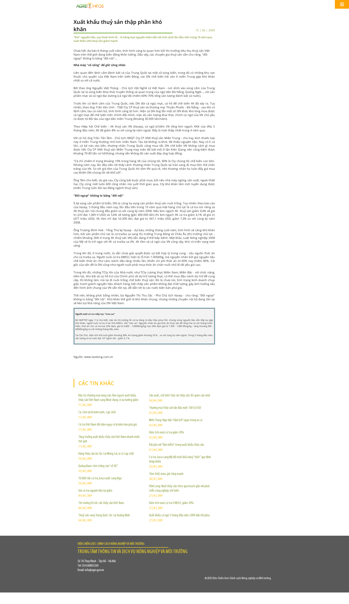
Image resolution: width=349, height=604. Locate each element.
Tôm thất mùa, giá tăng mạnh (166, 474)
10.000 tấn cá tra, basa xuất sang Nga (100, 478)
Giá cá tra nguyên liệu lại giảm (95, 491)
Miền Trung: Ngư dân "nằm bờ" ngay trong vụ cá (175, 420)
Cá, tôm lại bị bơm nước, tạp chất (97, 412)
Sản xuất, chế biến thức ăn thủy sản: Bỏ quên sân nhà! (179, 395)
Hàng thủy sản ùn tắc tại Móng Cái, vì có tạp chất (106, 454)
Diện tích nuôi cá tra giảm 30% (166, 432)
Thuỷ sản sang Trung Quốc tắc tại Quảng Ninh (104, 515)
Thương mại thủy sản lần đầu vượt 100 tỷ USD (175, 408)
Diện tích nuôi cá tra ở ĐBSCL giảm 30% (171, 503)
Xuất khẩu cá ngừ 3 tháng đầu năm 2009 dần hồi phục (179, 515)
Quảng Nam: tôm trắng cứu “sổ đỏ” (98, 466)
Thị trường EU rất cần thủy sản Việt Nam (101, 503)
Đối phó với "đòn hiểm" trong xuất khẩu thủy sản (176, 445)
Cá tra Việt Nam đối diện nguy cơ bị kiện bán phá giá (107, 425)
